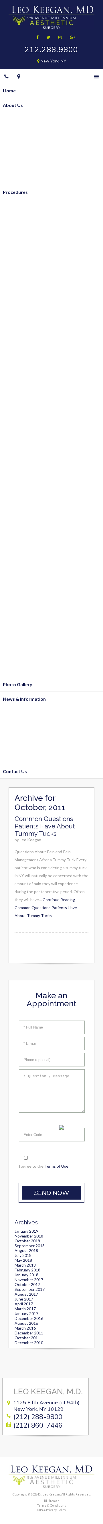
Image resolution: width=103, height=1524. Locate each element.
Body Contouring (21, 206)
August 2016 (26, 1323)
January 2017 (26, 1313)
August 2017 (26, 1294)
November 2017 (29, 1279)
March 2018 (25, 1265)
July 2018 (23, 1255)
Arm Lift (12, 264)
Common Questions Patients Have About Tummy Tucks (45, 826)
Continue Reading (46, 907)
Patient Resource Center (29, 756)
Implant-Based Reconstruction (35, 423)
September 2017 (30, 1289)
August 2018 (26, 1250)
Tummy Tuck (16, 235)
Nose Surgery (17, 553)
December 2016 (29, 1318)
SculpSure (13, 278)
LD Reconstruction (23, 467)
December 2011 (29, 1332)
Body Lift (13, 249)
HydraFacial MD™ (22, 640)
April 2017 (24, 1303)
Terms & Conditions (51, 1505)
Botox (9, 597)
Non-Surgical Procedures (29, 583)
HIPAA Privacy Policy (51, 1510)
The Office (14, 148)
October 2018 (27, 1240)
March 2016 (25, 1328)
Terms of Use (56, 1166)
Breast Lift (14, 307)
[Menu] (96, 76)
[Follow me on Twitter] (46, 37)
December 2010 (29, 1342)
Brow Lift (13, 524)
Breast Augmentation (26, 336)
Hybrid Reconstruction (27, 437)
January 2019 (26, 1231)
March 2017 (25, 1308)
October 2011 (27, 1337)
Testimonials (16, 177)
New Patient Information (29, 727)
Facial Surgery (18, 496)
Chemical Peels (19, 626)
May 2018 (23, 1260)
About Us (13, 105)
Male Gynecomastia (24, 380)
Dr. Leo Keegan (19, 134)
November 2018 (29, 1236)
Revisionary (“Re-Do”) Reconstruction (42, 452)
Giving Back (15, 163)
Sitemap (53, 1501)
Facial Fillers (16, 611)
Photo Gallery (17, 684)
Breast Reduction (21, 322)
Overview (13, 119)
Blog (8, 713)
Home (9, 90)
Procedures (15, 192)
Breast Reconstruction (27, 394)
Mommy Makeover (23, 365)
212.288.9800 (51, 49)
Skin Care (13, 669)
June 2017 (24, 1299)
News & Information (24, 699)
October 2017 (27, 1284)
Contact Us (15, 771)
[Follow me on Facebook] (36, 37)
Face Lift (12, 510)
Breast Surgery (19, 293)
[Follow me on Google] (70, 37)
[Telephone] (6, 76)
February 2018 (27, 1269)
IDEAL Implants (19, 350)
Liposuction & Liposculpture (33, 220)
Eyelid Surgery (18, 539)
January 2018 (26, 1274)
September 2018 (30, 1245)
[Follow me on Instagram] (58, 37)
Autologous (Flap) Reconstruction (38, 408)
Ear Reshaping (18, 568)
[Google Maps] (19, 76)
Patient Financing (21, 742)
